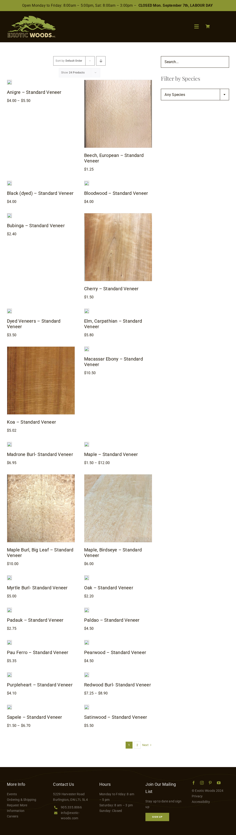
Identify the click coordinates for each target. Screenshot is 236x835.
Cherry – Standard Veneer (111, 288)
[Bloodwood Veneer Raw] (86, 182)
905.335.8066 (71, 807)
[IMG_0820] (118, 215)
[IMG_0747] (9, 310)
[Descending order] (100, 60)
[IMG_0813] (9, 577)
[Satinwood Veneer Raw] (86, 706)
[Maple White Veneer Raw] (86, 444)
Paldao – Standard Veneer (112, 620)
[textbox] (195, 95)
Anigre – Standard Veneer (34, 92)
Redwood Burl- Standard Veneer (117, 685)
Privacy (197, 796)
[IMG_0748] (9, 182)
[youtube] (219, 783)
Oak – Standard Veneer (108, 587)
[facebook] (193, 783)
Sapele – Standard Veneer (34, 717)
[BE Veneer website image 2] (118, 476)
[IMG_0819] (9, 674)
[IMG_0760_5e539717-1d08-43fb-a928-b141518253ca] (86, 577)
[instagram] (202, 783)
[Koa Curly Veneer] (41, 348)
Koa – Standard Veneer (31, 422)
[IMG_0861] (86, 348)
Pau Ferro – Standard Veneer (37, 652)
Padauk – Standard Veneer (35, 620)
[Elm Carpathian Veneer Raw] (86, 310)
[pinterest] (210, 783)
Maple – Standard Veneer (111, 454)
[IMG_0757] (9, 444)
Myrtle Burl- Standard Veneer (37, 587)
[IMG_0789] (86, 609)
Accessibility (201, 802)
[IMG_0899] (41, 476)
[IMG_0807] (9, 609)
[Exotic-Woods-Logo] (31, 17)
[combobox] (195, 94)
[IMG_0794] (118, 82)
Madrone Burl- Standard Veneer (40, 454)
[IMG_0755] (9, 642)
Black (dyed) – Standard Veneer (40, 193)
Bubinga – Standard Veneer (36, 225)
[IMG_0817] (86, 674)
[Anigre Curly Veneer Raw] (9, 82)
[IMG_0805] (9, 706)
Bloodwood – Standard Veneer (116, 193)
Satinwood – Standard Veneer (115, 717)
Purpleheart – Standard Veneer (40, 685)
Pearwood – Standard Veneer (115, 652)
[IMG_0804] (9, 215)
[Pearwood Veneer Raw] (86, 642)
